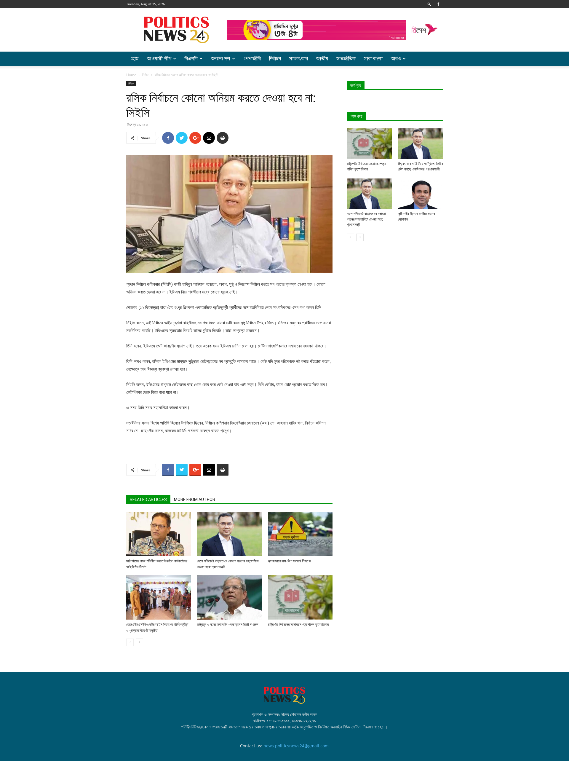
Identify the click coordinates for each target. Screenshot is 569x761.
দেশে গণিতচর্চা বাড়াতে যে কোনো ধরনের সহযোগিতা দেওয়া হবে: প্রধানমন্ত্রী (366, 219)
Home (131, 74)
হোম (134, 59)
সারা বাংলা (373, 59)
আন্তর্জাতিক (346, 59)
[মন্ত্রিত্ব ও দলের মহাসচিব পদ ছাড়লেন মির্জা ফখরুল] (229, 597)
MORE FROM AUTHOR (194, 499)
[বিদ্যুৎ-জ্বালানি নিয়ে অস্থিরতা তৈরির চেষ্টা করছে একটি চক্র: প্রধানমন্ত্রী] (420, 143)
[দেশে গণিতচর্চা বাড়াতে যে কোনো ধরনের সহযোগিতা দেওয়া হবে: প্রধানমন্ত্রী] (229, 534)
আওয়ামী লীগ (159, 59)
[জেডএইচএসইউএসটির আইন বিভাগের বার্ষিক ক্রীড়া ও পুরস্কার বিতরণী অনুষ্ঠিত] (158, 597)
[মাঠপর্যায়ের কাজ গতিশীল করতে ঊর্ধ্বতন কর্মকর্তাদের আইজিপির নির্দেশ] (158, 534)
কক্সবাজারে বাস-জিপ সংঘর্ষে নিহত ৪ (289, 561)
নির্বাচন (275, 59)
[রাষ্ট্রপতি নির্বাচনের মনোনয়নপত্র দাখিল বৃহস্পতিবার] (300, 597)
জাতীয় (322, 59)
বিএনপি (191, 59)
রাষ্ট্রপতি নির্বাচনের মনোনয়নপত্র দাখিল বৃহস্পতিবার (298, 624)
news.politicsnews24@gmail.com (296, 746)
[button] (429, 4)
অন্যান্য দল (220, 59)
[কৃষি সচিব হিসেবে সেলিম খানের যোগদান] (420, 193)
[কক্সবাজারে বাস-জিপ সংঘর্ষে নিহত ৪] (300, 534)
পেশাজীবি (252, 59)
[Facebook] (438, 4)
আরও (396, 59)
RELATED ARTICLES (148, 499)
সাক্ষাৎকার (298, 59)
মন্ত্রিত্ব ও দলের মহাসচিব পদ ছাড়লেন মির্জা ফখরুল (227, 624)
